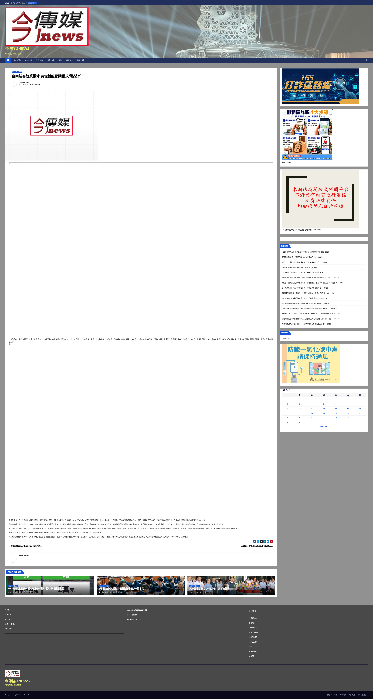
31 (300, 422)
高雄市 (107, 586)
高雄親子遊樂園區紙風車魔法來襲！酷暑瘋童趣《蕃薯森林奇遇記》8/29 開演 (308, 283)
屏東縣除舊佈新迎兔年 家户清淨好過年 (26, 546)
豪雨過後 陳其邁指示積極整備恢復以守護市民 (121, 588)
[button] (366, 60)
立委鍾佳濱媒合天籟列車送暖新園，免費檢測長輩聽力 (300, 288)
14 (348, 408)
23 (287, 418)
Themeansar (38, 695)
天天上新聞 (253, 642)
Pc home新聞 (253, 632)
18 (312, 413)
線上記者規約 (362, 695)
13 (336, 408)
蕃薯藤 (251, 623)
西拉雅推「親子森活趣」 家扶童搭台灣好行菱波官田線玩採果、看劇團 (306, 314)
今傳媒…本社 (253, 618)
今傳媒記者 (352, 695)
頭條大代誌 (17, 60)
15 (360, 408)
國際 (60, 60)
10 (300, 408)
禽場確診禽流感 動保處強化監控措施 (256, 546)
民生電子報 (253, 651)
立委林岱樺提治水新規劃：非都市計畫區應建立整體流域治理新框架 (305, 308)
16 (287, 413)
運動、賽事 (80, 60)
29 (360, 418)
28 (348, 418)
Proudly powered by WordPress (14, 695)
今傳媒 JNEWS (17, 48)
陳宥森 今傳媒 (25, 82)
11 (312, 408)
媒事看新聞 (253, 637)
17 (300, 413)
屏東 (16, 586)
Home (320, 695)
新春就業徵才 (36, 85)
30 (287, 422)
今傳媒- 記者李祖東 (26, 592)
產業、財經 (51, 60)
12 (324, 408)
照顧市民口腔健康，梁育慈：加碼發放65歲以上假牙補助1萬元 (303, 293)
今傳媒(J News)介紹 (331, 695)
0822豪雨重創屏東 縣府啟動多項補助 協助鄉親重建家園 (36, 588)
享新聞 (251, 656)
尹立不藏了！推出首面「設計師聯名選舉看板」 (298, 272)
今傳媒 (204, 592)
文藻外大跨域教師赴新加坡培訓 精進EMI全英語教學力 (300, 262)
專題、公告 (69, 60)
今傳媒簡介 (343, 695)
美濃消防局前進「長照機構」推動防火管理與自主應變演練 (302, 324)
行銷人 (251, 646)
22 (360, 413)
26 (324, 418)
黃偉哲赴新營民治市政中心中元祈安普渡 (209, 588)
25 (312, 418)
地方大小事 (28, 60)
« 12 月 (321, 427)
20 (336, 413)
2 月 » (327, 427)
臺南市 (20, 71)
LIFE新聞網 (253, 627)
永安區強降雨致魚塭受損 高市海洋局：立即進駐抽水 (300, 298)
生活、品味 (39, 60)
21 (348, 413)
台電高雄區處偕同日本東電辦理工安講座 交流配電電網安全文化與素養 (306, 319)
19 (324, 413)
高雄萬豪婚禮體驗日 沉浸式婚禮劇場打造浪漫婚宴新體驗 (301, 303)
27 (336, 418)
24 (300, 418)
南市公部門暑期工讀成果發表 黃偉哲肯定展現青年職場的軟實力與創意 (306, 278)
